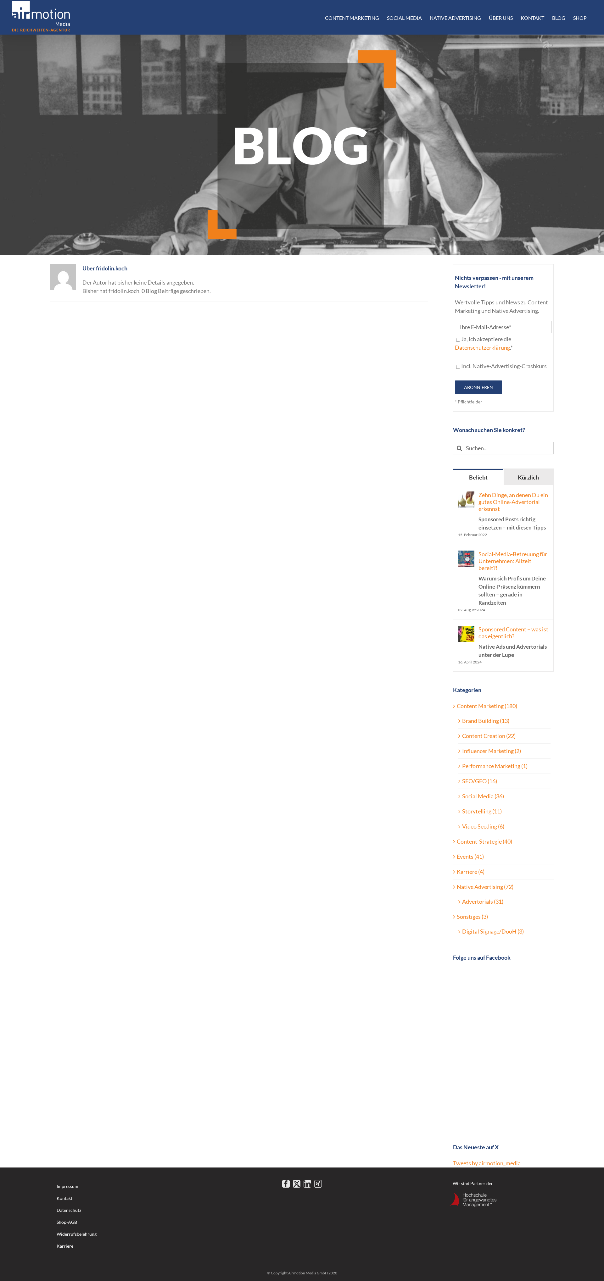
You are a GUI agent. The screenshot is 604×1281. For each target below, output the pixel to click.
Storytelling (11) (482, 811)
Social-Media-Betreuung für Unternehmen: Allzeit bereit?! (512, 578)
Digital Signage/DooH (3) (493, 931)
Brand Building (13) (485, 720)
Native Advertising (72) (485, 886)
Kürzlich (528, 477)
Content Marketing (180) (487, 705)
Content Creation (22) (489, 735)
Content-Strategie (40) (484, 841)
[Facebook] (286, 1184)
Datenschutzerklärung (482, 347)
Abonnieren (478, 387)
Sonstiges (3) (472, 916)
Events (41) (470, 856)
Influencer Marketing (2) (491, 750)
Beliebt (478, 477)
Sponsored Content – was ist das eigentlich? (513, 642)
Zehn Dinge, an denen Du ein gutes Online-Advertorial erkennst (513, 511)
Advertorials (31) (482, 901)
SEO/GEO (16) (479, 781)
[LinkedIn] (307, 1184)
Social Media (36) (483, 796)
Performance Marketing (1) (495, 765)
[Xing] (318, 1184)
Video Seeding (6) (483, 826)
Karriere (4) (470, 871)
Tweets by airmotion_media (487, 1163)
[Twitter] (296, 1184)
